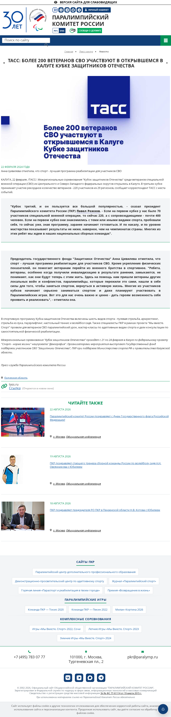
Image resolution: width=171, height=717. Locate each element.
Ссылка (15, 388)
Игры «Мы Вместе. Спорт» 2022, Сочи (56, 629)
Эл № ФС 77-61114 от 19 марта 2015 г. (121, 693)
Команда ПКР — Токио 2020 (46, 609)
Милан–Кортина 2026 (129, 609)
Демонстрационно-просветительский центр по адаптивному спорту (59, 581)
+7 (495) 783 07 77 (29, 657)
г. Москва (59, 437)
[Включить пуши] (163, 709)
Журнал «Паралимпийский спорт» (134, 581)
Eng (62, 30)
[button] (166, 79)
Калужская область (16, 377)
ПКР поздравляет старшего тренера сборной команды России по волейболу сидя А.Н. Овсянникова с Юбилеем (105, 465)
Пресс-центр (86, 51)
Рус (56, 30)
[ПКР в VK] (68, 678)
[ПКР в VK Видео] (79, 678)
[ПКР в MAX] (90, 678)
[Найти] (46, 45)
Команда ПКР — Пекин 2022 (89, 609)
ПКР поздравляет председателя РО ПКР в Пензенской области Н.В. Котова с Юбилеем (105, 510)
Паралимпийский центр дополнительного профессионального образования (85, 572)
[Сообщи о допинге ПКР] (89, 30)
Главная (68, 51)
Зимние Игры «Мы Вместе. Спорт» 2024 (85, 638)
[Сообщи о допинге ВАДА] (73, 30)
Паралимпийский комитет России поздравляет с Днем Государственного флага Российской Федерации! (109, 418)
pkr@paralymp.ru (142, 657)
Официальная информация (83, 437)
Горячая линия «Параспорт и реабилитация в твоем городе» (60, 590)
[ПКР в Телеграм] (101, 678)
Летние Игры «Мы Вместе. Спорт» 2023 (113, 629)
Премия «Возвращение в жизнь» (129, 590)
